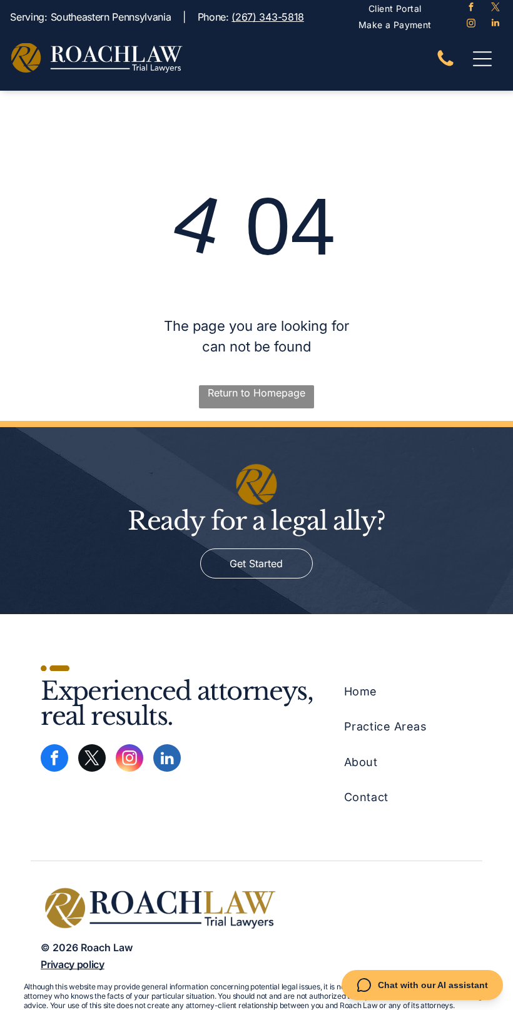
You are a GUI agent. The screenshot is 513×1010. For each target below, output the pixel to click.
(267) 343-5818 (267, 17)
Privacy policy (72, 964)
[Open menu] (482, 58)
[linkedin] (495, 24)
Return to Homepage (256, 392)
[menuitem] (394, 8)
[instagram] (470, 24)
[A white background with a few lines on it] (445, 65)
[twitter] (495, 8)
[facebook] (470, 8)
